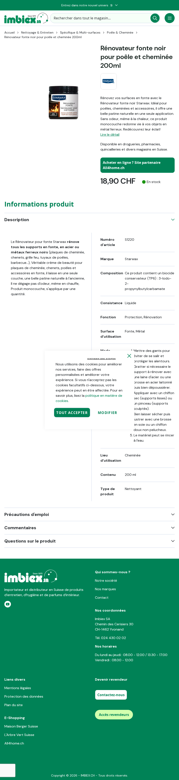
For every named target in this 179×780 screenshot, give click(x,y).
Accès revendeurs (114, 714)
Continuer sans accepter (101, 359)
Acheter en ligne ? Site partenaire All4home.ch (131, 165)
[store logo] (26, 18)
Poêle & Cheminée (120, 32)
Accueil (9, 32)
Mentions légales (17, 688)
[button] (114, 5)
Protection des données (23, 696)
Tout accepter (72, 412)
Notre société (106, 580)
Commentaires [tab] (20, 528)
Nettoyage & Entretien (37, 32)
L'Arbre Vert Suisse (19, 735)
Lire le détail (109, 134)
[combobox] (105, 18)
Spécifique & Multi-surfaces (80, 32)
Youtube (7, 604)
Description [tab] (16, 219)
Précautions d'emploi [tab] (26, 514)
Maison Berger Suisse (21, 726)
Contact (101, 597)
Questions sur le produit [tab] (30, 541)
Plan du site (13, 705)
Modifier (107, 412)
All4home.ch (14, 743)
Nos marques (105, 589)
